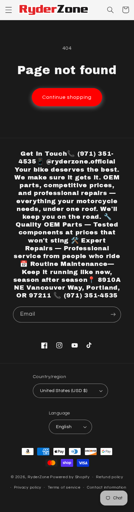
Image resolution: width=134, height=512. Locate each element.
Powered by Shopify (69, 477)
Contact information (107, 487)
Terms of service (64, 487)
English (64, 427)
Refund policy (109, 477)
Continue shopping (67, 97)
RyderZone (38, 477)
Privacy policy (27, 487)
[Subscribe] (113, 314)
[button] (8, 9)
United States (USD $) (63, 390)
